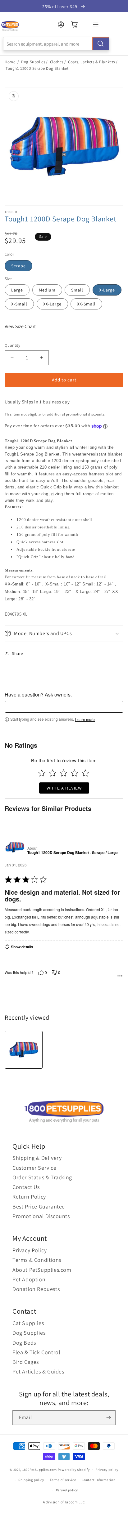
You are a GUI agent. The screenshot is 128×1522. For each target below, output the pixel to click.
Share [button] (17, 653)
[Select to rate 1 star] (42, 773)
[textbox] (64, 707)
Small (77, 290)
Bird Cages (25, 1361)
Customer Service (34, 1167)
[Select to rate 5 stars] (85, 773)
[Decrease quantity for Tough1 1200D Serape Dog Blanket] (12, 357)
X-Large (107, 290)
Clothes (56, 62)
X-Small (19, 304)
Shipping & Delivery (37, 1157)
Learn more (85, 719)
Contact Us (26, 1186)
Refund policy (67, 1490)
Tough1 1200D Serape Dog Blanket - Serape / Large (72, 852)
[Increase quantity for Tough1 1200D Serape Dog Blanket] (41, 357)
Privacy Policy (29, 1250)
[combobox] (56, 44)
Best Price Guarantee (38, 1206)
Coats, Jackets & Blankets (91, 62)
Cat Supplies (28, 1323)
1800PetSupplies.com (39, 1469)
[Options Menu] (120, 975)
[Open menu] (96, 24)
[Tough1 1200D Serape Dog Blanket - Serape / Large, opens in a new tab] (15, 847)
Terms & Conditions (36, 1259)
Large (17, 290)
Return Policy (29, 1196)
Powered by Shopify (74, 1469)
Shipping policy (31, 1480)
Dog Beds (24, 1342)
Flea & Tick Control (36, 1352)
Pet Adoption (28, 1279)
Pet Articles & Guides (38, 1371)
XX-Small (86, 304)
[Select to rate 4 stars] (74, 773)
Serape (18, 266)
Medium (47, 290)
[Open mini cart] (74, 24)
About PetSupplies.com (41, 1269)
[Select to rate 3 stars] (63, 773)
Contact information (98, 1480)
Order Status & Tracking (42, 1177)
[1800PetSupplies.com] (10, 26)
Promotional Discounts (41, 1216)
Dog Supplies (33, 62)
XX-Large (52, 304)
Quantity (12, 345)
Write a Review (64, 787)
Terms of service (63, 1480)
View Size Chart (20, 326)
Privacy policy (106, 1469)
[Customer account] (61, 24)
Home (10, 62)
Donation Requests (36, 1289)
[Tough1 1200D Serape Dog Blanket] (23, 1049)
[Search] (100, 43)
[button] (64, 634)
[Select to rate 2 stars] (52, 773)
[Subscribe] (108, 1417)
